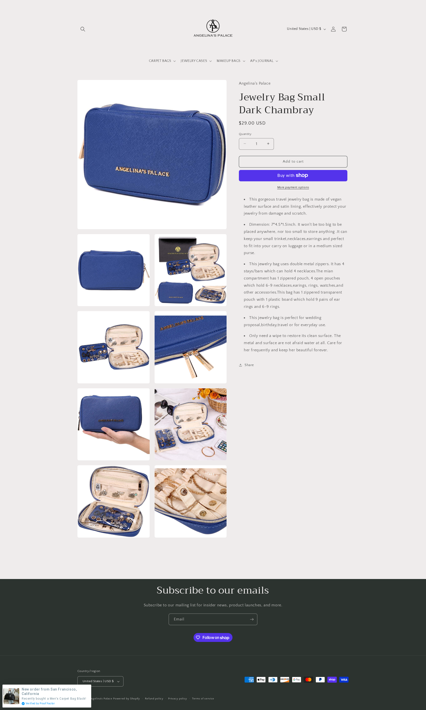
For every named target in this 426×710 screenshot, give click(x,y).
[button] (82, 29)
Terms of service (203, 698)
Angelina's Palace (100, 698)
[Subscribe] (251, 619)
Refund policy (154, 698)
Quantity (245, 133)
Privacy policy (177, 698)
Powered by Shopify (126, 698)
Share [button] (249, 365)
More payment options (293, 187)
